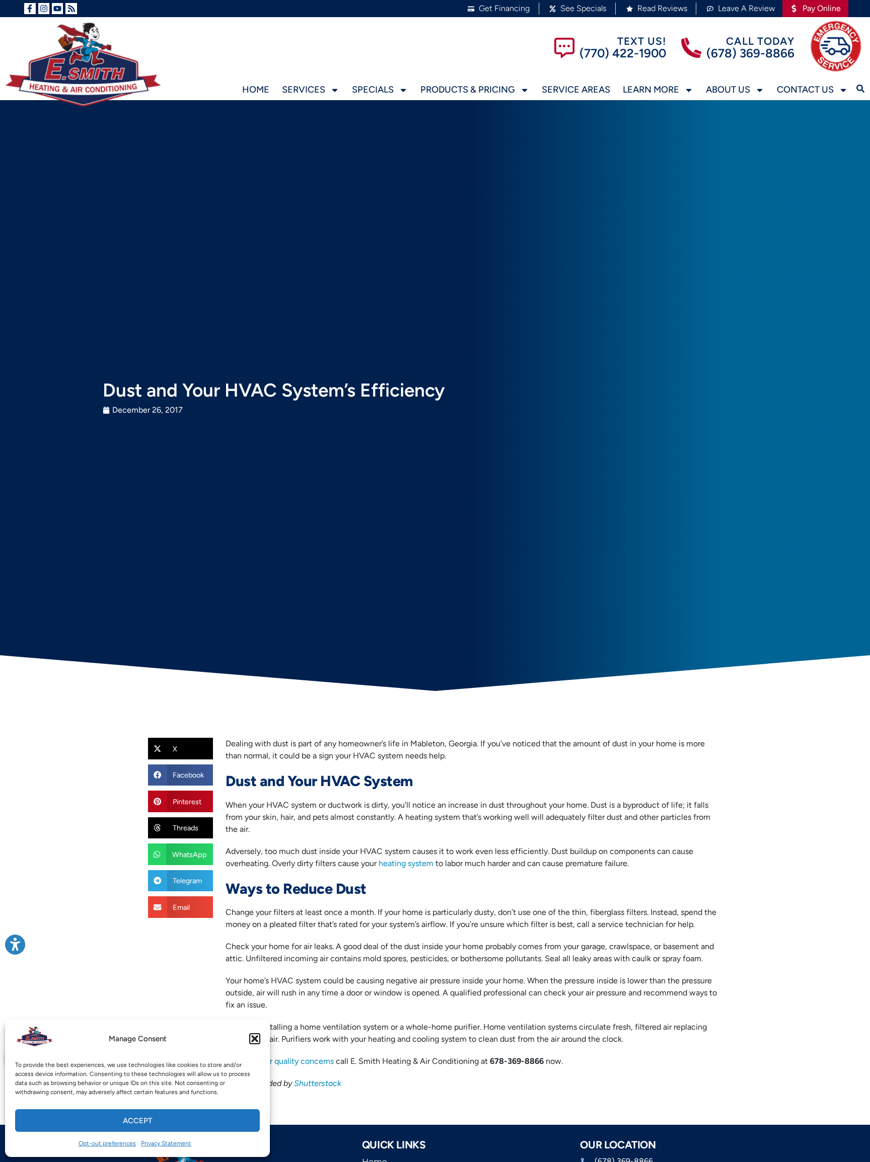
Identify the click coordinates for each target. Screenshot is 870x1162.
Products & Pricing (467, 89)
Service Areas (576, 89)
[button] (255, 1039)
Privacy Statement (166, 1143)
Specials (373, 89)
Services (303, 89)
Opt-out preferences (107, 1143)
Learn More (651, 89)
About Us (728, 89)
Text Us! (641, 41)
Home (255, 89)
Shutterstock (317, 1083)
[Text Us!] (564, 48)
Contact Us (805, 89)
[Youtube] (57, 8)
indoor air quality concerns (286, 1061)
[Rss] (71, 8)
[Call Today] (691, 48)
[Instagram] (43, 8)
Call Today (760, 41)
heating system (406, 863)
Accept (137, 1120)
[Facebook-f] (29, 8)
